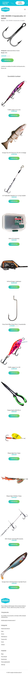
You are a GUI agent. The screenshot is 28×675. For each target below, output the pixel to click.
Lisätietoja (7, 60)
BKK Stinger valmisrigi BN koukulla (14, 539)
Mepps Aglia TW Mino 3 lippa (14, 496)
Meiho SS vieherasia (14, 238)
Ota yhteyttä (4, 656)
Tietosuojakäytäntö (5, 662)
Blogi (2, 654)
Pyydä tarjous (20, 3)
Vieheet (3, 644)
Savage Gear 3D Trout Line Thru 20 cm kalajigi (14, 152)
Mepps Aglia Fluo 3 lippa (14, 453)
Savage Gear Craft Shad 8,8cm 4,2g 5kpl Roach (14, 581)
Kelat (2, 631)
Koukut (18, 50)
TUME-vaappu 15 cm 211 (14, 109)
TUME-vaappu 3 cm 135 (14, 367)
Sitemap (3, 664)
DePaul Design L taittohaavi (14, 281)
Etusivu (3, 20)
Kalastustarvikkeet (11, 50)
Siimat (2, 634)
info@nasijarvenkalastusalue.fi (8, 620)
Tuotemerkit (4, 639)
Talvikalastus (4, 636)
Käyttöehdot (4, 659)
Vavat (2, 642)
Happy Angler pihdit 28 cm (14, 410)
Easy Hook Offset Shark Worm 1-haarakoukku (14, 324)
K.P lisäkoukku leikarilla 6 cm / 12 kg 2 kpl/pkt (14, 195)
